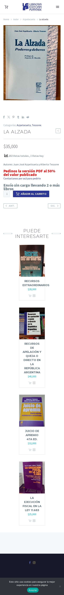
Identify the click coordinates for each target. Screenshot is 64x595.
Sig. (53, 205)
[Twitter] (8, 117)
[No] (60, 586)
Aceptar (33, 590)
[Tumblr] (18, 117)
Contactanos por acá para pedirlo (22, 178)
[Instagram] (34, 562)
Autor (16, 19)
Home (6, 19)
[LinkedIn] (23, 117)
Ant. (12, 205)
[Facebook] (4, 117)
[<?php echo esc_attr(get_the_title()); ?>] (34, 296)
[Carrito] (6, 7)
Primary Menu (58, 6)
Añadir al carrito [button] (30, 296)
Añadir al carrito (33, 193)
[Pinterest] (13, 117)
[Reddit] (27, 117)
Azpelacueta (29, 19)
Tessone (36, 125)
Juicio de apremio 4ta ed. (32, 435)
